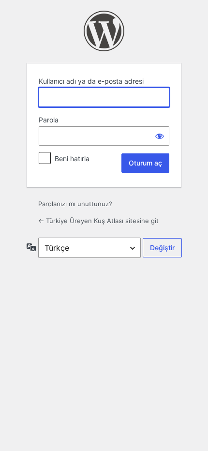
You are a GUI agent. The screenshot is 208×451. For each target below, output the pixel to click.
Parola (49, 120)
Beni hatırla (72, 158)
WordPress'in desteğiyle (104, 31)
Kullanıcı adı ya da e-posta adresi (91, 81)
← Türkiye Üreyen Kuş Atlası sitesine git (98, 221)
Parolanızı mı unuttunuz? (75, 204)
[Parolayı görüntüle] (159, 136)
